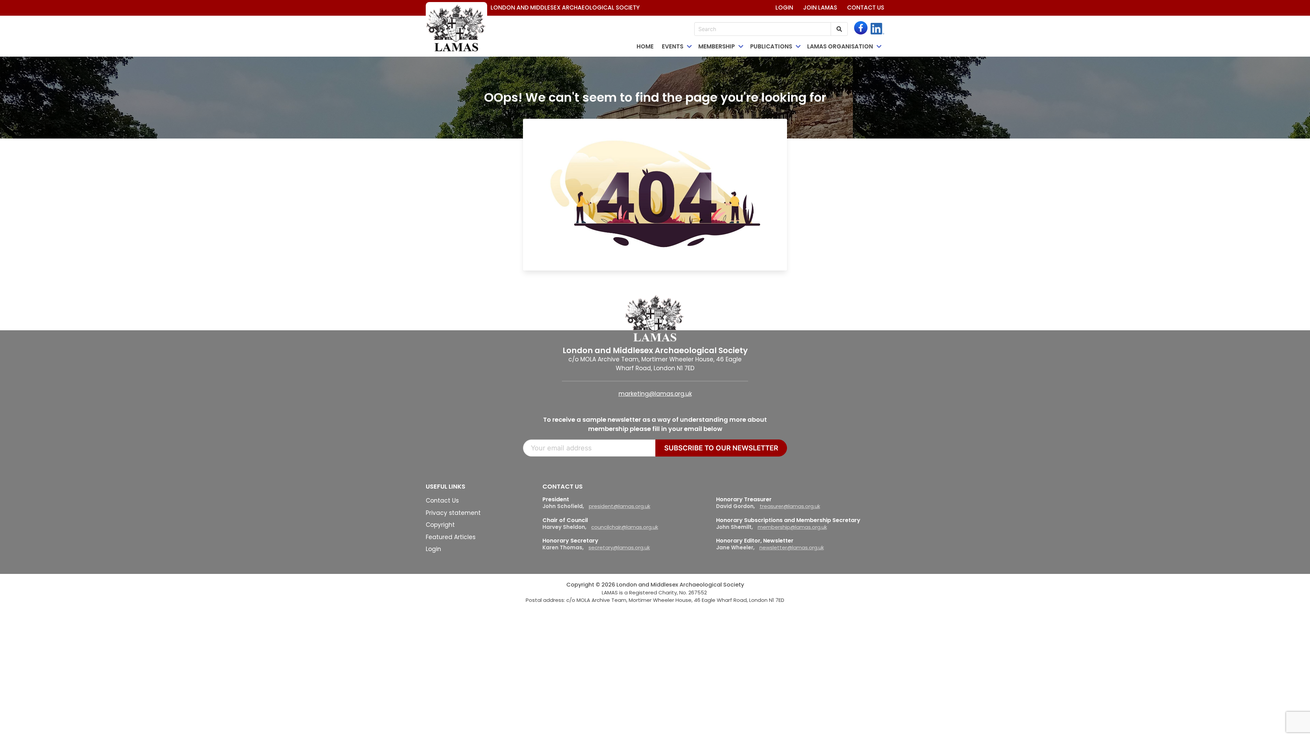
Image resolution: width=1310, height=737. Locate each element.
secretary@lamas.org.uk (619, 547)
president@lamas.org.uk (619, 506)
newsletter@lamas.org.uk (791, 547)
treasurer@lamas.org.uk (790, 506)
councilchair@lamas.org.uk (624, 527)
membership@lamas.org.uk (792, 527)
